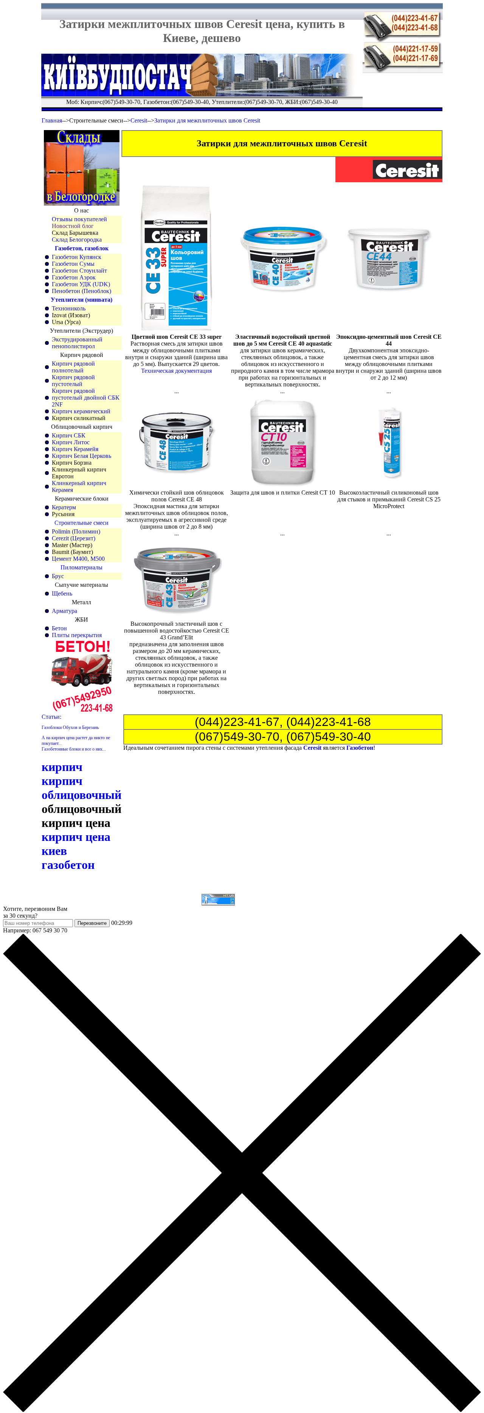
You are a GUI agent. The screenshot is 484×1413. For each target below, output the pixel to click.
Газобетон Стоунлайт (79, 270)
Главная (52, 120)
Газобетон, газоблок (82, 248)
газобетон (68, 865)
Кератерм (64, 507)
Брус (58, 576)
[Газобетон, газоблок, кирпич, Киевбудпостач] (202, 94)
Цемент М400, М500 (78, 558)
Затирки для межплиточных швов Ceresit (207, 120)
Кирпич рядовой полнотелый (73, 367)
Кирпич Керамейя (75, 449)
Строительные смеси (81, 523)
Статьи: (51, 716)
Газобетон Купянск (76, 257)
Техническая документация (176, 371)
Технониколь (68, 308)
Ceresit (138, 120)
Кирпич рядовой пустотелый (73, 380)
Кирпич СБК (68, 435)
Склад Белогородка (77, 239)
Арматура (64, 611)
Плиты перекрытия (77, 635)
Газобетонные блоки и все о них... (74, 749)
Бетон (59, 628)
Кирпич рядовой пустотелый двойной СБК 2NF (85, 398)
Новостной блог (73, 226)
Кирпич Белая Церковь (81, 456)
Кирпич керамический (81, 411)
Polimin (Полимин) (76, 531)
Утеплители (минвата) (81, 299)
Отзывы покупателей (79, 219)
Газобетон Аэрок (74, 277)
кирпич (62, 767)
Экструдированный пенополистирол (77, 342)
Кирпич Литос (71, 442)
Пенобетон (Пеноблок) (81, 291)
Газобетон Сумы (73, 264)
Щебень (62, 593)
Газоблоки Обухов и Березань (70, 727)
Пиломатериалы (81, 567)
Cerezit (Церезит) (73, 538)
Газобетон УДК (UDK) (81, 284)
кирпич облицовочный (81, 788)
